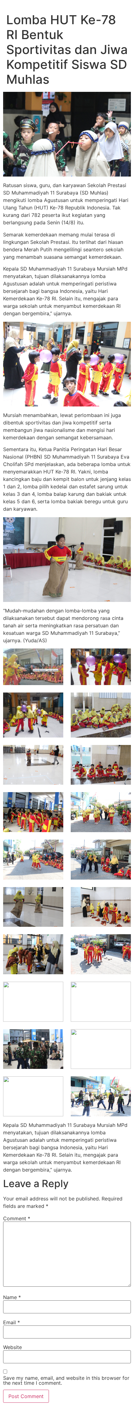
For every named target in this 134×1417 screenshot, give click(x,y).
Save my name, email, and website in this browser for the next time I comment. (66, 1380)
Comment (16, 1218)
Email (11, 1322)
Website (12, 1347)
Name (12, 1297)
